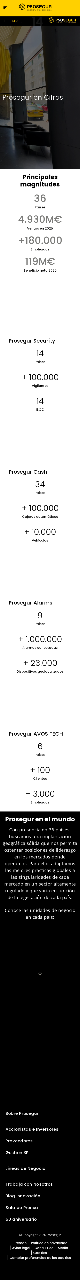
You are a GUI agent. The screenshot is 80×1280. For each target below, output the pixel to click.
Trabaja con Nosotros (29, 1184)
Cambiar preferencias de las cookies (40, 1257)
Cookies (40, 1252)
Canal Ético (44, 1248)
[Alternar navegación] (64, 7)
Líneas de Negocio (26, 1168)
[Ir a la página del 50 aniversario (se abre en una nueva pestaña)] (40, 21)
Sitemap (20, 1243)
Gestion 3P (17, 1152)
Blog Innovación (23, 1196)
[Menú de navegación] (5, 7)
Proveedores (19, 1141)
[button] (73, 7)
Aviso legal (21, 1248)
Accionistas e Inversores (32, 1129)
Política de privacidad (49, 1243)
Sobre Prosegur (22, 1113)
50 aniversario (21, 1219)
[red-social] (30, 1267)
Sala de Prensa (22, 1207)
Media (63, 1248)
